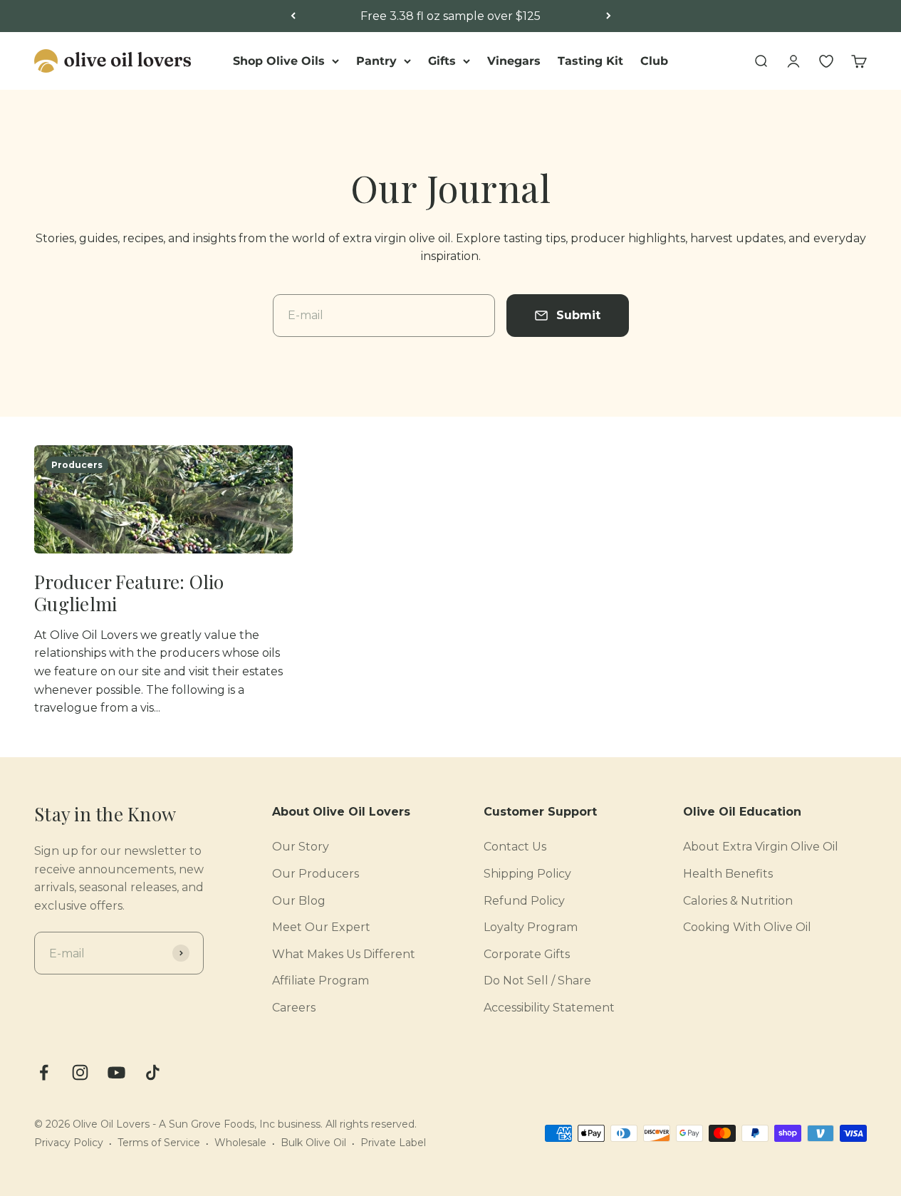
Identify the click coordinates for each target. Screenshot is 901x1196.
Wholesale (240, 1142)
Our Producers (315, 873)
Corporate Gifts (527, 954)
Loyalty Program (531, 927)
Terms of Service (159, 1142)
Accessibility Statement (549, 1007)
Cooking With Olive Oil (747, 927)
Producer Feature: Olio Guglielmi (129, 592)
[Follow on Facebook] (43, 1072)
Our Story (300, 846)
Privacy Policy (68, 1142)
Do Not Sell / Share (537, 980)
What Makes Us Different (343, 954)
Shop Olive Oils (279, 61)
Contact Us (515, 846)
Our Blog (298, 901)
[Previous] (293, 16)
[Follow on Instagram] (80, 1072)
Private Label (393, 1142)
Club (654, 61)
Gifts (442, 61)
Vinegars (514, 61)
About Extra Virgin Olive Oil (760, 846)
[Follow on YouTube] (116, 1072)
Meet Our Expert (321, 927)
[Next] (608, 16)
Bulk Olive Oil (313, 1142)
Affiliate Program (320, 980)
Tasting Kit (590, 61)
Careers (294, 1007)
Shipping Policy (527, 873)
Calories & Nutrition (738, 901)
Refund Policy (524, 901)
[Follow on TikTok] (152, 1072)
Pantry (376, 61)
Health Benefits (728, 873)
